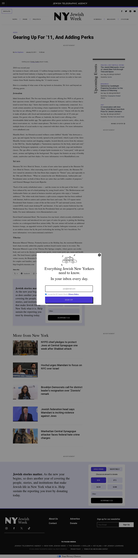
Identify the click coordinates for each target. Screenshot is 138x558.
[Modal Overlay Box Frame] (69, 279)
